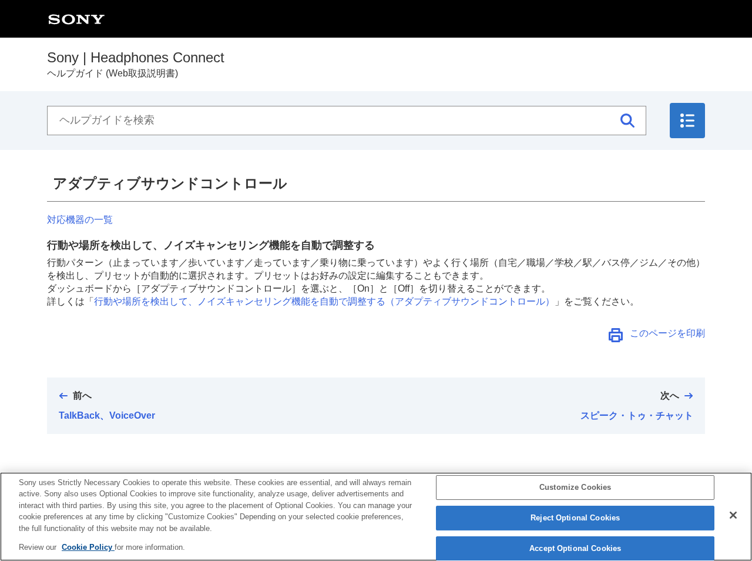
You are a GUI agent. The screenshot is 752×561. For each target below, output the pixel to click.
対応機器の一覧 (80, 220)
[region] (376, 516)
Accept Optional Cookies (575, 548)
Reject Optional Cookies (575, 517)
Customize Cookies (575, 487)
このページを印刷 (667, 333)
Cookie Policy (88, 547)
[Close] (733, 515)
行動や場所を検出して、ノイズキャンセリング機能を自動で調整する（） (324, 301)
